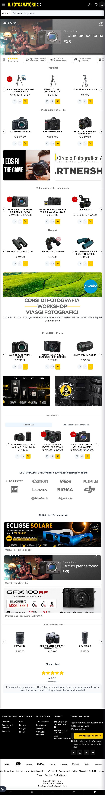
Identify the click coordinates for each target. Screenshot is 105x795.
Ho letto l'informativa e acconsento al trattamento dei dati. (87, 744)
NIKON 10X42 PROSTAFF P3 (20, 252)
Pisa (21, 722)
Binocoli (52, 230)
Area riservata (42, 722)
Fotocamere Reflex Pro (53, 109)
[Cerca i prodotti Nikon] (65, 480)
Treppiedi (52, 67)
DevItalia (63, 786)
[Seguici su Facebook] (73, 752)
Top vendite (52, 415)
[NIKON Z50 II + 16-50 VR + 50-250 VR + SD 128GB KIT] (22, 436)
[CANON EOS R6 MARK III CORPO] (20, 346)
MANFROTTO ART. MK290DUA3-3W (52, 90)
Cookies (48, 775)
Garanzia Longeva (40, 733)
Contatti (6, 731)
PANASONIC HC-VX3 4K (85, 355)
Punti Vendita (16, 771)
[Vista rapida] (20, 101)
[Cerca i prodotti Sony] (14, 480)
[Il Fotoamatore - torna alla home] (24, 4)
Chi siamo (6, 722)
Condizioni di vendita (7, 726)
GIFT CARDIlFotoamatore (60, 60)
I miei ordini (41, 725)
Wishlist (39, 728)
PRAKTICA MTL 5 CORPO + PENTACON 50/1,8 (52, 647)
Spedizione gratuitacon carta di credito (38, 60)
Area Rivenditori (38, 771)
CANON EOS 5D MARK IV (20, 131)
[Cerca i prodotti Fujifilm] (90, 480)
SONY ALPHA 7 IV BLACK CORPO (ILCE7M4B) (82, 446)
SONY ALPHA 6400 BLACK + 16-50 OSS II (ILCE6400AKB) (52, 447)
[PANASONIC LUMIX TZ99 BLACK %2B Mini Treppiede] (52, 346)
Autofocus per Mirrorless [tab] (76, 425)
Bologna (22, 728)
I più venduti (52, 771)
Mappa (101, 771)
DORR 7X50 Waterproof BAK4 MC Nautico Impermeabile (85, 254)
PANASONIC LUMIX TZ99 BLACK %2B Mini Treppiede (52, 356)
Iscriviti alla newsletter (89, 736)
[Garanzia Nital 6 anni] (78, 390)
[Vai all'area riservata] (52, 792)
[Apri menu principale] (3, 4)
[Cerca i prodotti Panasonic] (40, 489)
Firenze (22, 725)
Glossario (83, 771)
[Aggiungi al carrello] (25, 101)
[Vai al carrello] (94, 792)
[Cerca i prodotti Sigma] (65, 489)
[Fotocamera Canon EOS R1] (26, 165)
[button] (14, 101)
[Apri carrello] (102, 4)
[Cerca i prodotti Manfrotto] (40, 498)
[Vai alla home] (10, 792)
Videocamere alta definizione (52, 188)
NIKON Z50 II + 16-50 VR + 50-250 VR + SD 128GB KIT (23, 447)
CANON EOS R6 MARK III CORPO (20, 356)
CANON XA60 (85, 209)
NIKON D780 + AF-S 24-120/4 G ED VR (85, 132)
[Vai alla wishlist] (96, 4)
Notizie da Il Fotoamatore (53, 515)
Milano (22, 732)
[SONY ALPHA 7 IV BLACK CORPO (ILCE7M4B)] (82, 436)
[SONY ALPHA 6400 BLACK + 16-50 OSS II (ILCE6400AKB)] (52, 436)
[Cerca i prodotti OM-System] (14, 489)
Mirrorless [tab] (29, 425)
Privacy (96, 741)
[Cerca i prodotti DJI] (90, 489)
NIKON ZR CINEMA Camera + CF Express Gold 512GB (52, 210)
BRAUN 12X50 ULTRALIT (52, 252)
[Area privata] (90, 4)
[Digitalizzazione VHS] (26, 390)
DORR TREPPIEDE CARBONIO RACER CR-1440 (20, 90)
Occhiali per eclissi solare (18, 550)
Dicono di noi (13, 61)
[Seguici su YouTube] (93, 752)
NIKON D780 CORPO (52, 131)
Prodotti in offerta (52, 333)
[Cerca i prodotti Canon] (40, 480)
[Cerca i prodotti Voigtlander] (65, 498)
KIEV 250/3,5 (85, 646)
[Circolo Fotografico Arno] (78, 165)
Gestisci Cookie (60, 775)
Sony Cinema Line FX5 (16, 583)
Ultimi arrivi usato (53, 624)
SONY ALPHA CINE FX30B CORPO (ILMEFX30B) (20, 210)
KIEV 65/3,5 (20, 646)
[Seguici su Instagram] (79, 752)
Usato (26, 771)
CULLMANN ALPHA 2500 (85, 89)
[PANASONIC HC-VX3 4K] (85, 346)
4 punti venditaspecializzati (84, 60)
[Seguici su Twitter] (86, 752)
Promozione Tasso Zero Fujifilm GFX (23, 616)
